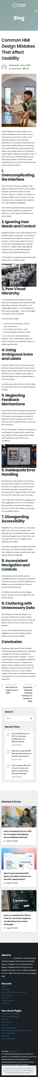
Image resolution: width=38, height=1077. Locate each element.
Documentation (7, 995)
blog (27, 69)
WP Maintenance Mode (10, 1016)
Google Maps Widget (9, 1028)
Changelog (5, 989)
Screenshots (6, 998)
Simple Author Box (8, 1039)
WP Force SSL (7, 1022)
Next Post (27, 693)
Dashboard (6, 1003)
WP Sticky (5, 1036)
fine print (12, 1070)
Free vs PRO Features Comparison (14, 992)
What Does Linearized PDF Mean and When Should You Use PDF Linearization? (22, 753)
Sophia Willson (16, 69)
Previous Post (12, 689)
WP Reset (5, 1019)
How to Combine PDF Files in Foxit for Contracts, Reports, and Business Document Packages (21, 770)
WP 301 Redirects (8, 1033)
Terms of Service (8, 1001)
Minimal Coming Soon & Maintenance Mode (17, 1030)
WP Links (5, 1025)
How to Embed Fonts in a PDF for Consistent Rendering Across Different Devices (21, 738)
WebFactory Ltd (14, 1051)
